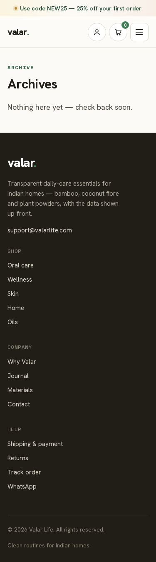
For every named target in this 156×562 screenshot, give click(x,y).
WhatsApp (22, 486)
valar (18, 32)
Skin (13, 294)
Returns (17, 458)
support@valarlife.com (39, 230)
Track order (24, 472)
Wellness (19, 279)
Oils (12, 322)
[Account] (97, 32)
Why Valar (21, 362)
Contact (18, 404)
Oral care (20, 265)
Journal (18, 376)
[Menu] (139, 32)
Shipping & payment (35, 444)
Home (15, 308)
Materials (20, 390)
